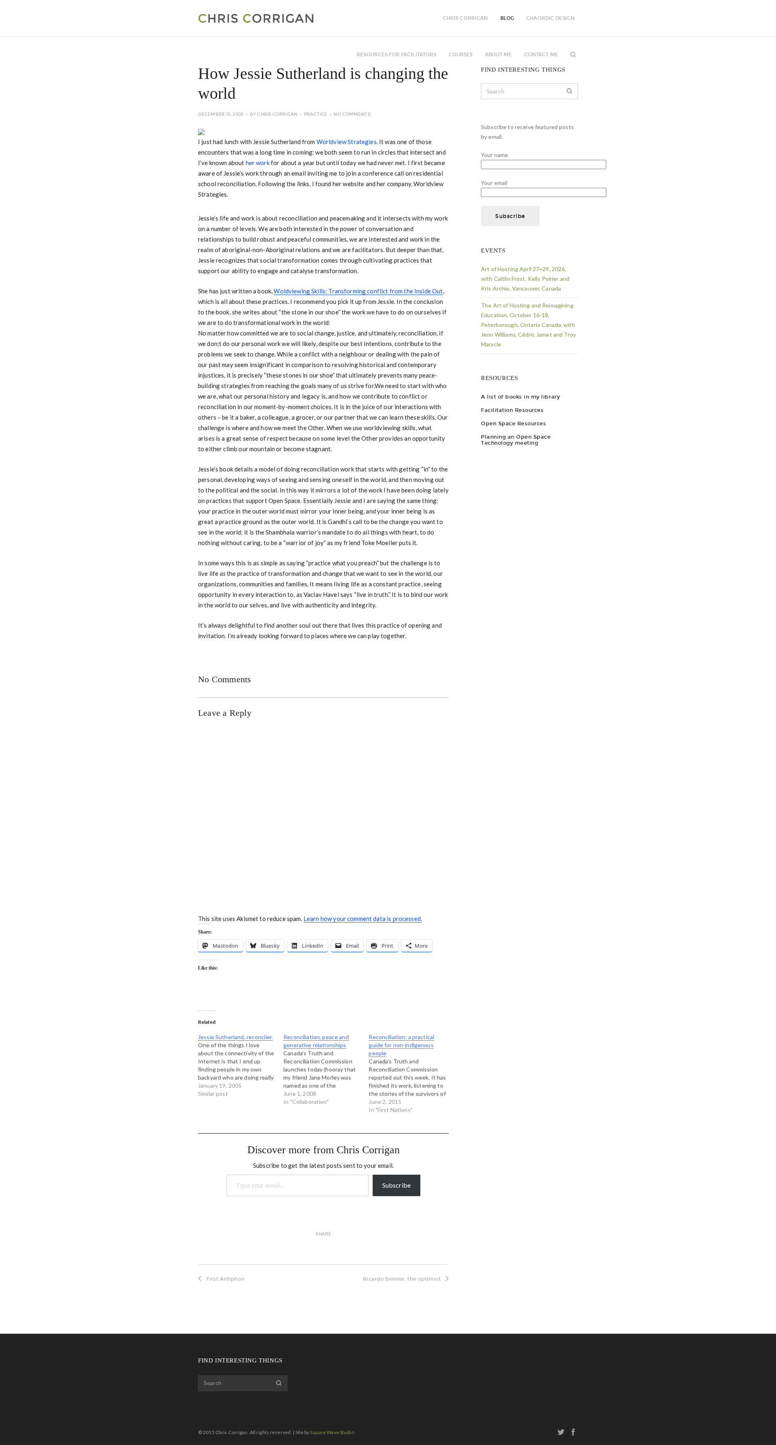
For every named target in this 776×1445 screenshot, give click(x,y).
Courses (461, 54)
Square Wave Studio (332, 1432)
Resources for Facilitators (396, 54)
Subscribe (396, 1185)
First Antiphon (225, 1279)
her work (258, 162)
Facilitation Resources (512, 410)
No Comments (351, 114)
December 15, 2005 (220, 114)
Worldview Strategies (346, 141)
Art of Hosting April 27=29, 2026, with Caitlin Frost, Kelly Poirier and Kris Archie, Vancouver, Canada (525, 278)
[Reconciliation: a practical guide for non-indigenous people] (411, 1073)
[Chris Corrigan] (278, 18)
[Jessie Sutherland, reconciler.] (240, 1065)
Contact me (541, 54)
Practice (315, 114)
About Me (498, 54)
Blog (507, 18)
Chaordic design (550, 18)
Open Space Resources (513, 423)
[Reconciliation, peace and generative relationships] (326, 1069)
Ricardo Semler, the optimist (402, 1279)
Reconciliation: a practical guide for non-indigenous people (401, 1045)
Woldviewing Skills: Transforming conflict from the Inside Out (358, 291)
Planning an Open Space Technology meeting (515, 440)
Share (323, 1234)
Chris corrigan (465, 18)
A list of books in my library (520, 397)
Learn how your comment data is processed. (363, 918)
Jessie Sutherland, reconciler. (235, 1036)
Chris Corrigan (277, 114)
